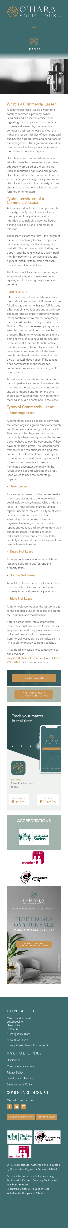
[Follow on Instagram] (23, 1106)
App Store (19, 800)
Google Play (49, 800)
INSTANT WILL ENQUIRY (46, 1117)
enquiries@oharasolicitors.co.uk (26, 658)
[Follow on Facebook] (9, 1106)
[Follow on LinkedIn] (16, 1106)
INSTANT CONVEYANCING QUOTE (21, 1117)
